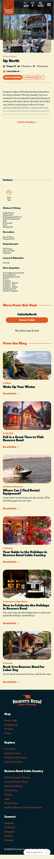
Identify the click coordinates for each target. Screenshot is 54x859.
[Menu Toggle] (49, 4)
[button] (29, 77)
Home (5, 56)
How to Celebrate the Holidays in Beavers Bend (26, 607)
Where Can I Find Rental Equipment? (21, 492)
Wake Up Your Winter (19, 387)
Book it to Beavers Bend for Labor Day (23, 668)
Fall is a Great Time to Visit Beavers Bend (23, 438)
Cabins (13, 56)
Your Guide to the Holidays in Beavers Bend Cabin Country (25, 553)
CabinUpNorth (12, 71)
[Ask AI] (47, 852)
